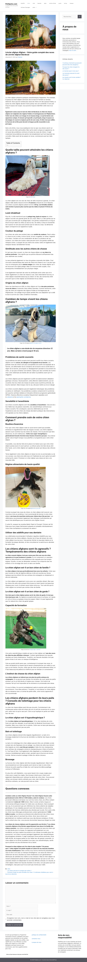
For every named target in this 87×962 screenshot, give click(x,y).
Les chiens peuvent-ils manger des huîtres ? (19, 870)
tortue (65, 3)
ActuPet (23, 3)
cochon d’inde (52, 3)
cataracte (10, 397)
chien (28, 3)
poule (60, 3)
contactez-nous (36, 938)
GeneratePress (53, 959)
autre (34, 7)
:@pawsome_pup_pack (35, 508)
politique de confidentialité (39, 935)
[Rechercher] (80, 16)
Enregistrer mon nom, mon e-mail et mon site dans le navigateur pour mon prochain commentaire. (31, 919)
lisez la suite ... (73, 50)
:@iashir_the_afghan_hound (35, 343)
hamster (39, 3)
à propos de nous (36, 942)
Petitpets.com (11, 4)
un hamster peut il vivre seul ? (71, 71)
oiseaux (71, 3)
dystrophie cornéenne (24, 397)
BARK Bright (32, 196)
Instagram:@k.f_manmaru (34, 649)
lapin (45, 3)
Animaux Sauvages (25, 7)
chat (34, 3)
